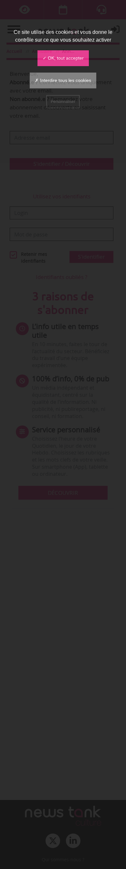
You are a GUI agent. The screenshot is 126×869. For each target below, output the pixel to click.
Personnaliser (63, 101)
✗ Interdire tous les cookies (63, 80)
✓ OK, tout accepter (63, 58)
